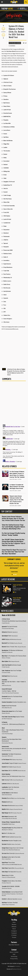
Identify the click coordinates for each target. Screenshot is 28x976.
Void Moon (4, 902)
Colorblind (4, 679)
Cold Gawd (4, 676)
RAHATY (4, 837)
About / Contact (14, 952)
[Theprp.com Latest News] (14, 913)
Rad (3, 833)
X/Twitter (14, 935)
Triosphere (4, 881)
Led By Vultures (6, 792)
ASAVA (3, 639)
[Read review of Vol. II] (7, 589)
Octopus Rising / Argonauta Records (11, 822)
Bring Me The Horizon (13, 371)
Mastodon (4, 798)
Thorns (3, 875)
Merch (14, 928)
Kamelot (4, 767)
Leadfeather (5, 787)
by (12, 45)
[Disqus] (14, 403)
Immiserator (5, 754)
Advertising (14, 956)
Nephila (4, 809)
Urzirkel (4, 899)
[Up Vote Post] (3, 29)
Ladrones (4, 783)
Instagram (14, 931)
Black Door (4, 656)
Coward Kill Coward (7, 689)
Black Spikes (5, 661)
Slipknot (13, 373)
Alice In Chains (21, 369)
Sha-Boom (4, 857)
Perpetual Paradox (6, 827)
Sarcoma (4, 844)
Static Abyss (5, 871)
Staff (14, 954)
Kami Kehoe (5, 770)
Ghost (3, 728)
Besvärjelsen (5, 650)
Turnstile (4, 886)
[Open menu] (2, 2)
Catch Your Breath (6, 665)
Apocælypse (5, 635)
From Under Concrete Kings (9, 716)
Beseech (4, 646)
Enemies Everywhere (7, 702)
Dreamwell (4, 696)
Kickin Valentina (6, 774)
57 (25, 43)
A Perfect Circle (6, 619)
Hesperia (4, 737)
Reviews (14, 924)
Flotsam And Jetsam (7, 711)
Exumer (4, 705)
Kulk (3, 780)
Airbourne (4, 632)
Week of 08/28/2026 (8, 615)
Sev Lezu (4, 853)
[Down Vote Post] (3, 35)
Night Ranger (5, 813)
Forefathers (17, 966)
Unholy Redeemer (6, 892)
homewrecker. (5, 746)
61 (15, 603)
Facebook (14, 933)
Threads (14, 937)
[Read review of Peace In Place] (7, 602)
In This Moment (5, 759)
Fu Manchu (4, 722)
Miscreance (5, 805)
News (14, 922)
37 (15, 592)
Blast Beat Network (14, 944)
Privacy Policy (14, 958)
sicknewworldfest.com (12, 329)
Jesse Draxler (5, 763)
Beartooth (4, 643)
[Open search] (26, 2)
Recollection (5, 840)
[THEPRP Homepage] (14, 2)
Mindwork (4, 802)
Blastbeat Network (16, 969)
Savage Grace (5, 848)
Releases (14, 926)
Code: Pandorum (6, 670)
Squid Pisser (5, 862)
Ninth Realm (5, 816)
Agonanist (4, 626)
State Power (5, 868)
